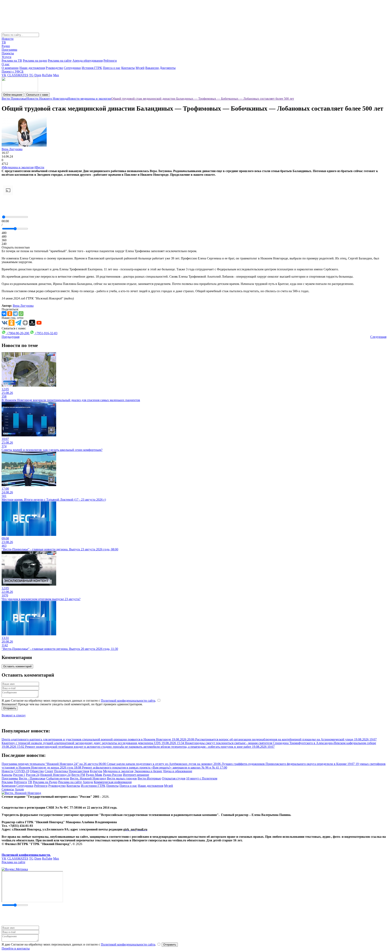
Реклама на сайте (60, 60)
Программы (10, 778)
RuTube (47, 75)
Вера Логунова (12, 149)
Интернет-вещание (136, 774)
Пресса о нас (111, 68)
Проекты (8, 53)
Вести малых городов (122, 778)
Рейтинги (110, 60)
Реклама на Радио (45, 782)
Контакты (128, 68)
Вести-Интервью (149, 778)
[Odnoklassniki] (9, 313)
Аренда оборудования (87, 60)
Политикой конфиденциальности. (26, 855)
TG (31, 75)
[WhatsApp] (21, 313)
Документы (168, 68)
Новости (8, 38)
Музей (140, 68)
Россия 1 (19, 774)
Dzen (37, 75)
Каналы (7, 774)
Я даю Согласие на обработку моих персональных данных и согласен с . (79, 700)
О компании (10, 68)
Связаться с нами (37, 94)
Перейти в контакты (16, 948)
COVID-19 (21, 771)
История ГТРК (92, 68)
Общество (37, 771)
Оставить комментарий (17, 666)
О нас (5, 64)
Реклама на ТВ (12, 60)
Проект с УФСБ (12, 71)
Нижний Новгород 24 (55, 774)
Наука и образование (177, 771)
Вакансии (152, 68)
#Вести (39, 167)
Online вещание (12, 94)
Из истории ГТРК (93, 785)
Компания (9, 785)
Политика (61, 771)
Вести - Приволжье (32, 778)
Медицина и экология (118, 771)
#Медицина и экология (18, 167)
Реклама (7, 782)
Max (56, 75)
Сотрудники (72, 68)
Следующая (378, 336)
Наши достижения (32, 68)
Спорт (49, 771)
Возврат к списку (14, 715)
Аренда (88, 782)
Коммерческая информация (113, 782)
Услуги (6, 57)
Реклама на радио (35, 60)
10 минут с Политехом (201, 778)
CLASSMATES (17, 75)
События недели (57, 778)
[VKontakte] (4, 313)
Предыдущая (10, 336)
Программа (9, 49)
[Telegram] (15, 313)
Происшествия (79, 771)
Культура (96, 771)
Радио (6, 46)
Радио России (112, 774)
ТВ (4, 42)
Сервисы (8, 789)
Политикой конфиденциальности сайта (128, 700)
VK (4, 75)
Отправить (9, 708)
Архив (19, 789)
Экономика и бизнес (148, 771)
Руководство (54, 68)
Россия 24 (32, 774)
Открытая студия (173, 778)
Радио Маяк (94, 774)
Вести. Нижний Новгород (88, 778)
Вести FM (78, 774)
